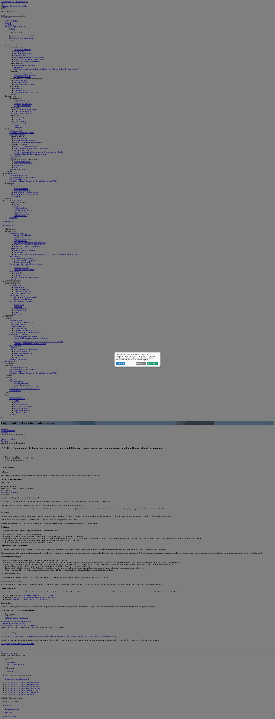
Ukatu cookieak (141, 363)
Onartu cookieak (153, 363)
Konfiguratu (120, 363)
